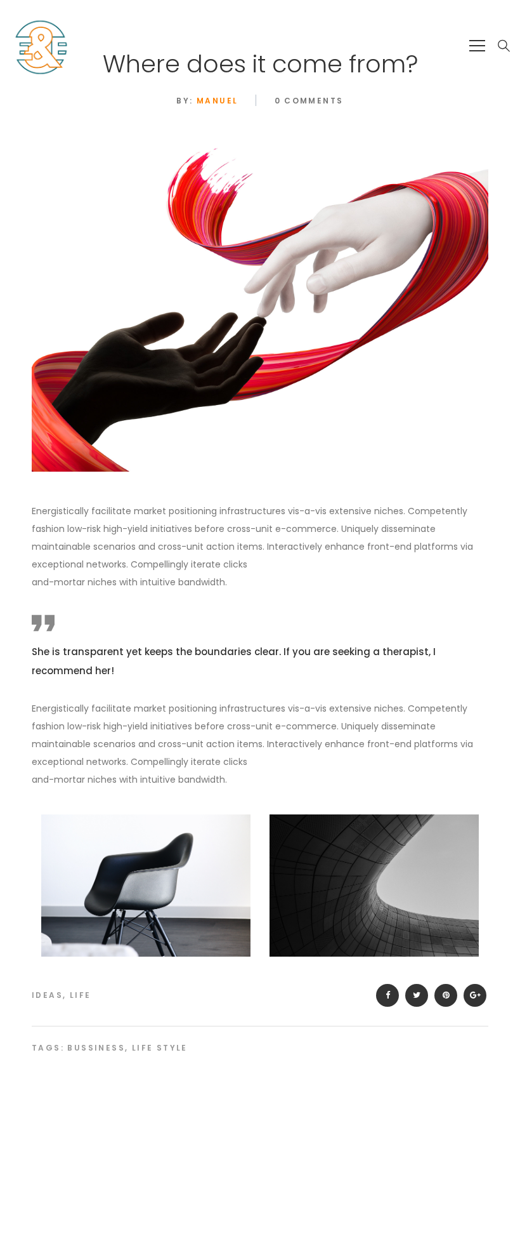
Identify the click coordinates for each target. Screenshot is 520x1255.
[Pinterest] (445, 995)
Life (80, 995)
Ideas (47, 995)
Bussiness (96, 1047)
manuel (217, 100)
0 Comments (309, 100)
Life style (160, 1047)
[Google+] (475, 995)
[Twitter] (416, 995)
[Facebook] (387, 995)
